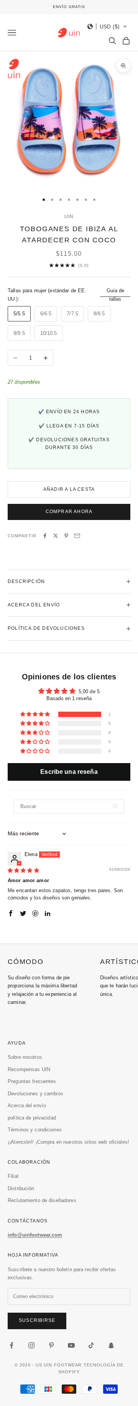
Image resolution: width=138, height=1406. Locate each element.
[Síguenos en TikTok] (91, 1345)
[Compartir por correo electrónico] (77, 536)
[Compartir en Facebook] (45, 536)
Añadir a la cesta (69, 489)
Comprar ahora (69, 511)
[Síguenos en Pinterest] (51, 1345)
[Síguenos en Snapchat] (111, 1345)
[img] (23, 870)
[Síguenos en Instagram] (31, 1345)
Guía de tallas (115, 294)
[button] (107, 26)
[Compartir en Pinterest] (66, 536)
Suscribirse (37, 1320)
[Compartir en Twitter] (56, 536)
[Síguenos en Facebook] (11, 1345)
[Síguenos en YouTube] (71, 1345)
